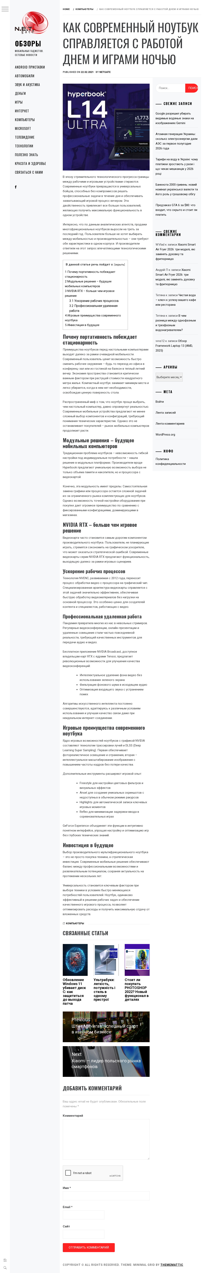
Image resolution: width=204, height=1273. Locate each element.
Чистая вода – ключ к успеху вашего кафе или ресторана (176, 299)
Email (68, 1207)
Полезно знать (26, 154)
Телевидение (24, 137)
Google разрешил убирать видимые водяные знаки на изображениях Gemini (175, 118)
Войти (160, 401)
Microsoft (23, 128)
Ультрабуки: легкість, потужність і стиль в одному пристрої (104, 990)
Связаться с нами (29, 172)
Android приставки (30, 67)
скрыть (119, 264)
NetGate (105, 72)
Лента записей (166, 412)
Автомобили (24, 75)
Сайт (66, 1226)
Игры (19, 102)
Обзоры (28, 43)
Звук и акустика (27, 84)
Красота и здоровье (30, 163)
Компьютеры (25, 119)
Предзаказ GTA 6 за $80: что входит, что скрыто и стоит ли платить (176, 209)
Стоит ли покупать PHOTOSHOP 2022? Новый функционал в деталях (137, 990)
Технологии (24, 146)
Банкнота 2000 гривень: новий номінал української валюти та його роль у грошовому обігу (177, 189)
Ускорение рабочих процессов (94, 301)
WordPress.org (165, 434)
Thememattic (171, 1264)
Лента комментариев (170, 423)
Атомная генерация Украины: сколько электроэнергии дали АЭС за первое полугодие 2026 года (176, 141)
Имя (67, 1188)
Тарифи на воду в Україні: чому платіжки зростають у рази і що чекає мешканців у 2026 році (177, 166)
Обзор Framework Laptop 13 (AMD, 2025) (174, 345)
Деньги (20, 93)
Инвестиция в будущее (82, 325)
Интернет (22, 111)
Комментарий (73, 1115)
